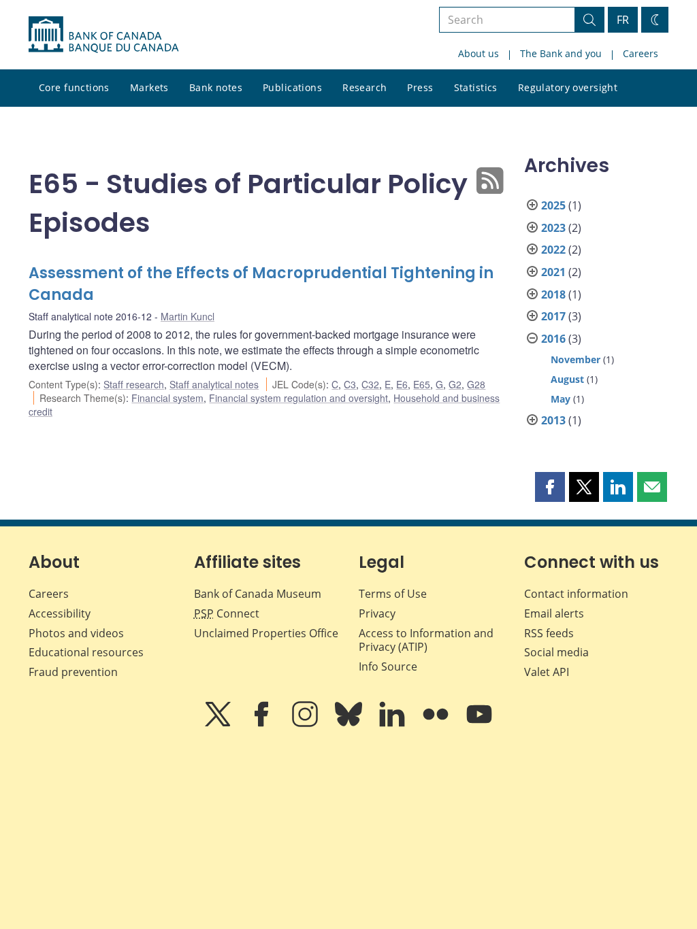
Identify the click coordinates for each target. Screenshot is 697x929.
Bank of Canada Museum (257, 593)
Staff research (133, 384)
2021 (553, 272)
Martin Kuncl (187, 316)
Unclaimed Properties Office (266, 633)
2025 (553, 205)
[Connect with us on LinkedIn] (393, 723)
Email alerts (554, 613)
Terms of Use (393, 593)
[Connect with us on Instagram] (306, 723)
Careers (640, 53)
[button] (550, 487)
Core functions (74, 87)
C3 (350, 384)
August (567, 379)
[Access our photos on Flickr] (437, 723)
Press (420, 87)
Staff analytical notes (214, 384)
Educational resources (86, 652)
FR (623, 19)
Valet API (546, 671)
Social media (556, 652)
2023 (553, 227)
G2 (455, 384)
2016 (553, 338)
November (575, 359)
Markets (149, 87)
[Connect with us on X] (219, 723)
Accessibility (60, 613)
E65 (421, 384)
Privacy (377, 613)
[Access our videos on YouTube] (479, 723)
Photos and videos (76, 633)
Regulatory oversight (567, 87)
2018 (553, 294)
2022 (553, 249)
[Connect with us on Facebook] (263, 723)
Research (364, 87)
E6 (402, 384)
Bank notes (215, 87)
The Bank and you (561, 53)
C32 (370, 384)
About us (478, 53)
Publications (292, 87)
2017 (553, 316)
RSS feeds (549, 633)
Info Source (388, 666)
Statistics (476, 87)
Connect (226, 613)
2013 (553, 420)
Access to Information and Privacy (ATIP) (426, 640)
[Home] (103, 34)
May (560, 398)
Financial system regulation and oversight (298, 398)
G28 (476, 384)
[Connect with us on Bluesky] (350, 723)
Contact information (576, 593)
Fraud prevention (73, 671)
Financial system (167, 398)
